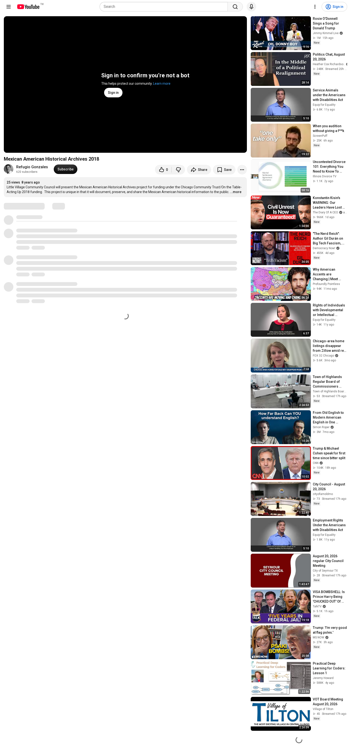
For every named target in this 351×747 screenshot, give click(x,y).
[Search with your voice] (251, 6)
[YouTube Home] (28, 6)
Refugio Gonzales (32, 167)
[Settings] (315, 7)
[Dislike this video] (178, 169)
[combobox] (165, 7)
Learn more (161, 83)
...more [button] (235, 192)
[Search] (235, 6)
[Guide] (8, 7)
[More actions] (242, 169)
